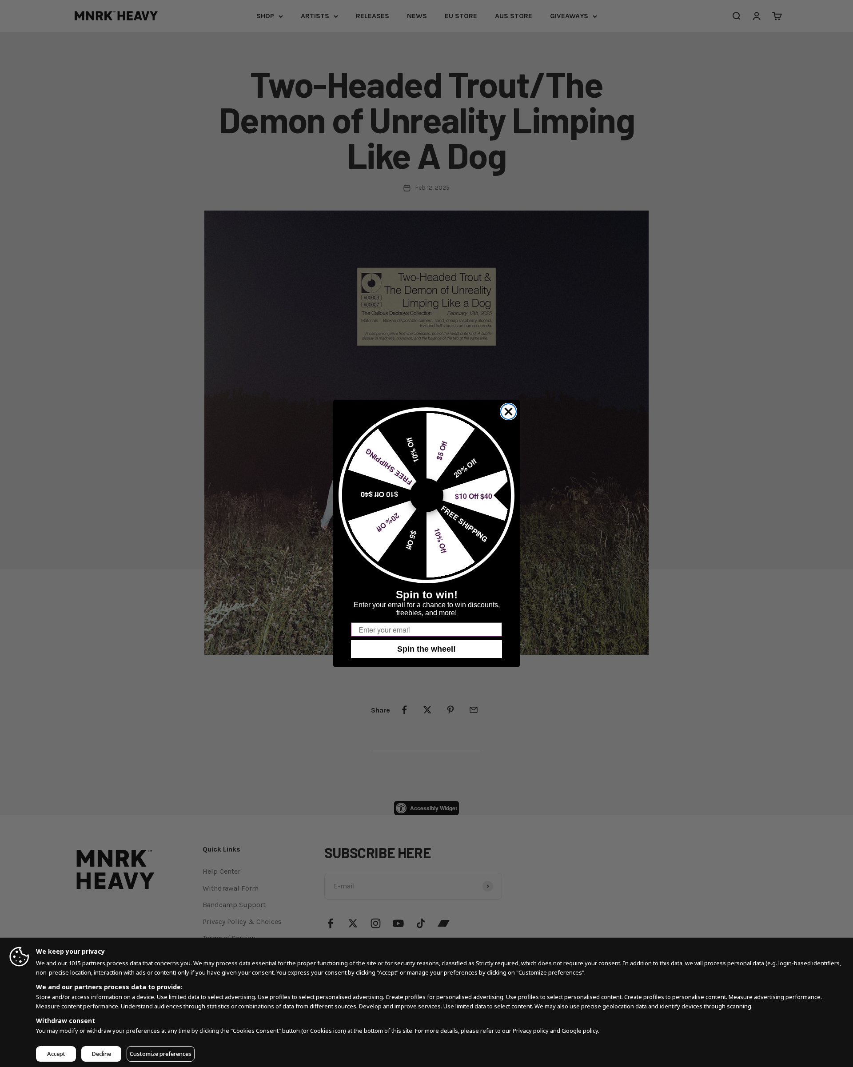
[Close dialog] (508, 411)
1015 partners (86, 963)
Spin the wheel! (426, 649)
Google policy (580, 1031)
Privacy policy (531, 1031)
